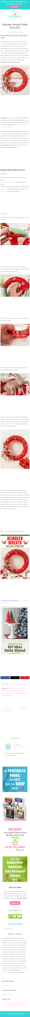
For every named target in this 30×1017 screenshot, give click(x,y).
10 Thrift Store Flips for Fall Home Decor (15, 1006)
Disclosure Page (7, 972)
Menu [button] (16, 11)
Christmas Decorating (18, 690)
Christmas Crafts (7, 690)
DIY (7, 693)
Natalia (15, 744)
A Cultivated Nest (15, 15)
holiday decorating (7, 695)
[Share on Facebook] (5, 677)
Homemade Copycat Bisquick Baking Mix (15, 1004)
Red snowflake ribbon (6, 182)
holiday (25, 693)
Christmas (12, 688)
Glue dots (3, 189)
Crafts (3, 693)
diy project (11, 693)
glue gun (3, 191)
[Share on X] (15, 677)
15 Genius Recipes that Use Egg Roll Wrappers (15, 1002)
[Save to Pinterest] (25, 677)
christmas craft (20, 688)
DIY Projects (12, 684)
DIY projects (18, 693)
